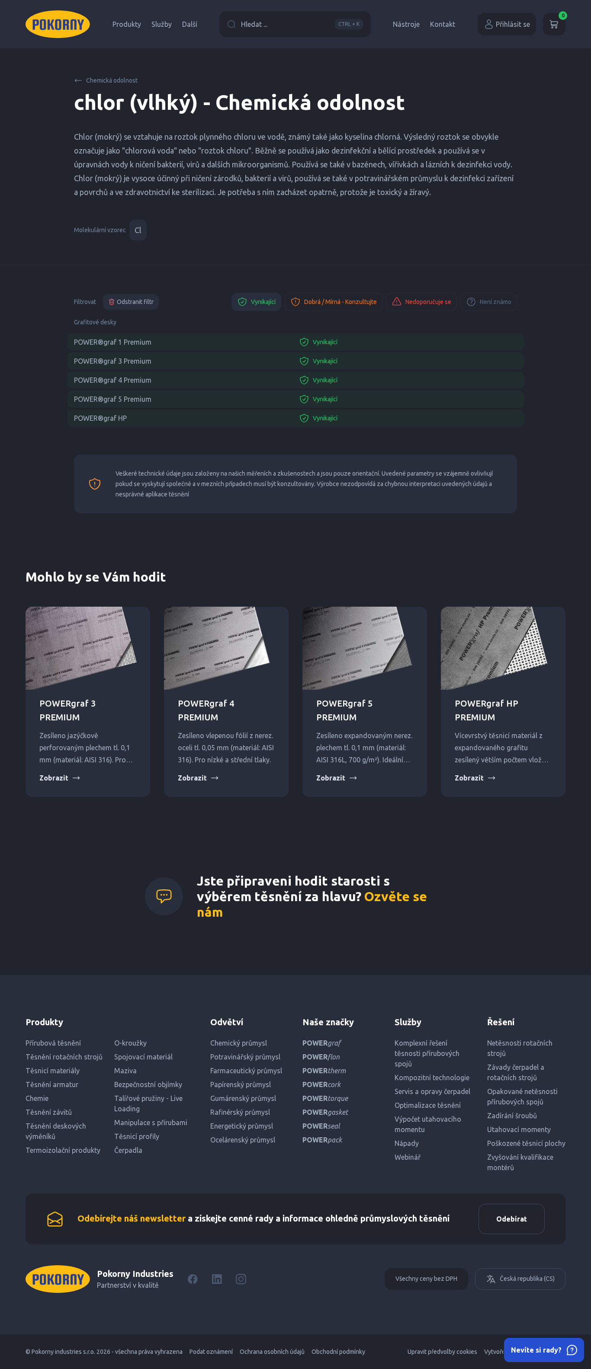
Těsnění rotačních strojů (64, 1057)
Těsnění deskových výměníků (56, 1131)
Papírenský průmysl (240, 1084)
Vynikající (263, 301)
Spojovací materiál (143, 1057)
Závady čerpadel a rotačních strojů (515, 1072)
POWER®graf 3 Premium (112, 361)
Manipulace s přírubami (150, 1122)
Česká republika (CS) (527, 1278)
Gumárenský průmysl (243, 1098)
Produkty (126, 24)
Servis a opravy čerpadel (432, 1091)
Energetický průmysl (241, 1126)
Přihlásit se (513, 24)
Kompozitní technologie (432, 1077)
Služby (161, 24)
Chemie (37, 1098)
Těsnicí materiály (53, 1071)
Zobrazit (53, 778)
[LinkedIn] (217, 1279)
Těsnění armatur (52, 1084)
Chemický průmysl (238, 1043)
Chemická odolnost (112, 80)
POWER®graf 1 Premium (112, 342)
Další (189, 24)
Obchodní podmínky (338, 1351)
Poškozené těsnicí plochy (526, 1143)
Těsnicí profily (136, 1136)
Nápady (407, 1143)
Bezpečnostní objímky (148, 1084)
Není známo (495, 301)
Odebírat (511, 1219)
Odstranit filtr (135, 301)
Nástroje (406, 24)
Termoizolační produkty (63, 1150)
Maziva (125, 1071)
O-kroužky (130, 1043)
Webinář (408, 1157)
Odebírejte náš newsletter (131, 1218)
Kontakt (442, 24)
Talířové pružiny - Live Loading (148, 1103)
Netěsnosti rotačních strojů (519, 1048)
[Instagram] (241, 1279)
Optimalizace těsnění (428, 1105)
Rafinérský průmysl (240, 1112)
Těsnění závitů (49, 1112)
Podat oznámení (211, 1351)
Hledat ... (300, 24)
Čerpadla (128, 1150)
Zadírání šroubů (512, 1116)
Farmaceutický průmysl (246, 1071)
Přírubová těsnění (53, 1043)
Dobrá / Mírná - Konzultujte (340, 301)
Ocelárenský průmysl (242, 1140)
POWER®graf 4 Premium (112, 380)
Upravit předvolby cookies (442, 1351)
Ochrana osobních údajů (272, 1351)
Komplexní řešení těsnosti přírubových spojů (427, 1053)
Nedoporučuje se (428, 301)
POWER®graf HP (100, 418)
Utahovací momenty (519, 1129)
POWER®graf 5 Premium (112, 399)
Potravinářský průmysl (245, 1057)
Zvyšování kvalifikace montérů (520, 1162)
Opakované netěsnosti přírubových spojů (522, 1097)
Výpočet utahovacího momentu (428, 1124)
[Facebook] (192, 1279)
